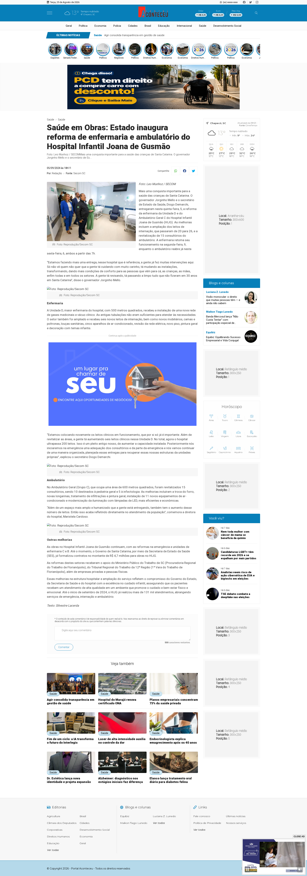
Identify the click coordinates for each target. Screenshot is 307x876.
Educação (164, 25)
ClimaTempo (251, 125)
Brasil (148, 25)
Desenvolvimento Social (227, 25)
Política (83, 25)
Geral (69, 25)
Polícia (117, 25)
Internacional (184, 25)
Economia (100, 25)
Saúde (202, 25)
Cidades (133, 25)
